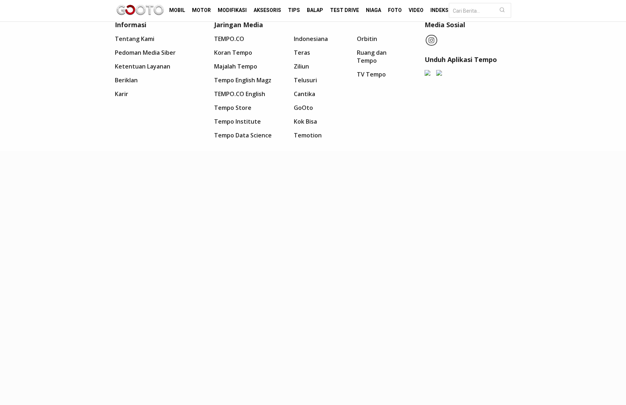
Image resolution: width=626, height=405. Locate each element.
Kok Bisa (305, 121)
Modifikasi (232, 10)
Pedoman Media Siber (145, 53)
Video (416, 10)
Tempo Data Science (243, 135)
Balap (315, 10)
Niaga (373, 10)
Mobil (177, 10)
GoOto (303, 108)
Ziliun (301, 66)
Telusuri (305, 80)
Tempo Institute (237, 121)
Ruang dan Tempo (372, 57)
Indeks (439, 10)
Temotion (308, 135)
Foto (395, 10)
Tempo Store (232, 108)
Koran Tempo (233, 53)
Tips (294, 10)
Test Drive (344, 10)
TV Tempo (371, 74)
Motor (201, 10)
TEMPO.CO (229, 39)
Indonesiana (311, 39)
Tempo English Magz (242, 80)
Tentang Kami (134, 39)
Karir (121, 94)
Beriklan (126, 80)
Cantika (304, 94)
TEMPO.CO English (239, 94)
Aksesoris (267, 10)
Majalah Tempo (235, 66)
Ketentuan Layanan (142, 66)
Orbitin (367, 39)
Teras (302, 53)
